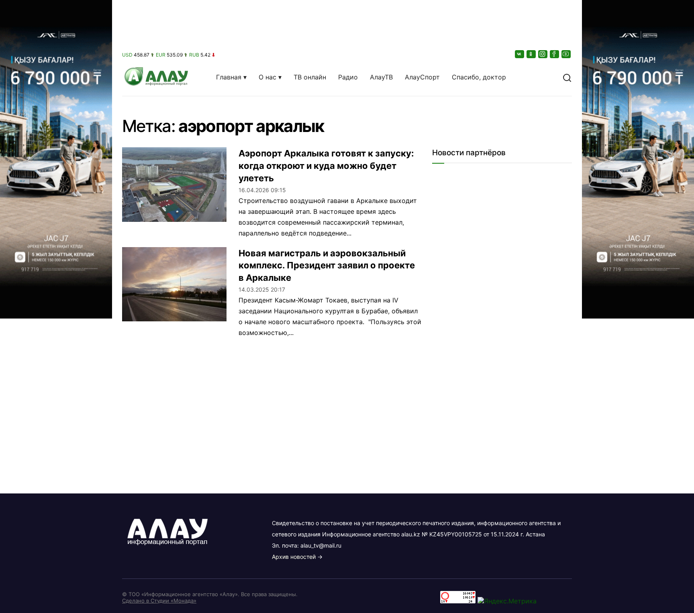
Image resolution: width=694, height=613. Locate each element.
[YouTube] (567, 54)
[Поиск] (567, 77)
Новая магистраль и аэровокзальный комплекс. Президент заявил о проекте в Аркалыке (327, 265)
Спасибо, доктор (479, 77)
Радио (348, 77)
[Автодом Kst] (56, 306)
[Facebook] (555, 54)
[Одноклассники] (532, 54)
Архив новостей (294, 556)
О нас (267, 77)
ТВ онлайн (310, 77)
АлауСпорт (422, 77)
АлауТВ (381, 77)
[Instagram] (543, 54)
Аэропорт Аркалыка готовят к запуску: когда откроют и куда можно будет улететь (326, 165)
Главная (228, 77)
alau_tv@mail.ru (320, 545)
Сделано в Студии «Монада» (159, 600)
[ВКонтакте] (520, 54)
